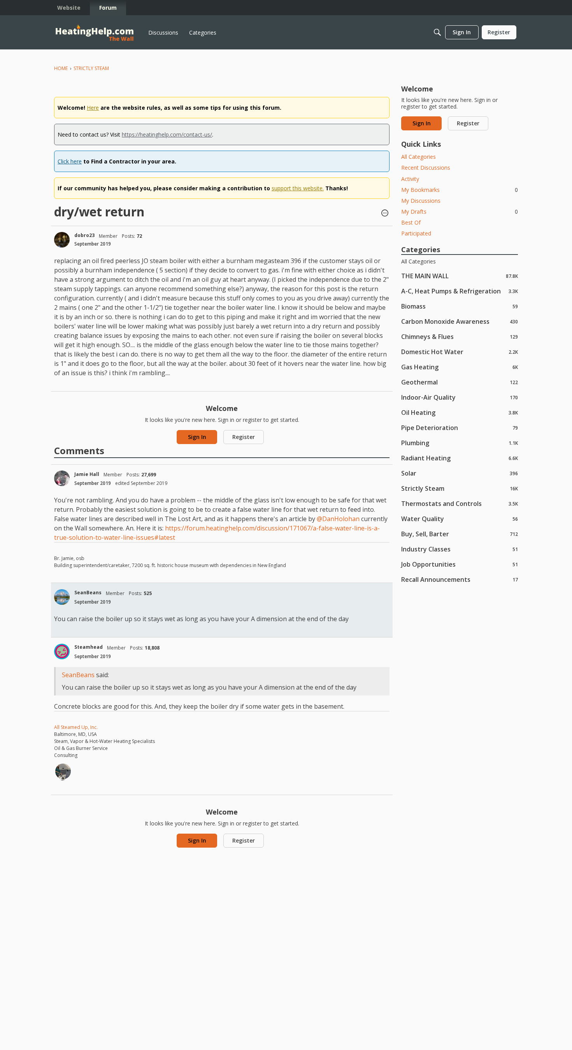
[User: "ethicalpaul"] (63, 771)
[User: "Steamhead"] (62, 651)
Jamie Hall (86, 474)
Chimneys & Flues (459, 336)
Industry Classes (459, 549)
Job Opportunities (459, 564)
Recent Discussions (425, 167)
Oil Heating (459, 412)
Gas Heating (459, 367)
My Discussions (420, 200)
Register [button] (243, 437)
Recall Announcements (459, 579)
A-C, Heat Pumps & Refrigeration (459, 291)
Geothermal (459, 382)
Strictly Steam (459, 488)
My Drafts (459, 211)
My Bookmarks (459, 189)
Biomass (459, 306)
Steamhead (88, 647)
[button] (385, 214)
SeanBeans (88, 592)
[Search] (437, 32)
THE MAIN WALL (459, 276)
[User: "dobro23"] (62, 240)
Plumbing (459, 443)
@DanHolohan (338, 518)
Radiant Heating (459, 458)
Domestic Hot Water (459, 352)
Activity (410, 179)
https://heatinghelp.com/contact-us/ (167, 134)
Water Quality (459, 518)
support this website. (298, 188)
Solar (459, 473)
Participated (416, 233)
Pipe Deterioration (459, 427)
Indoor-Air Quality (459, 397)
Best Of (411, 222)
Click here (70, 161)
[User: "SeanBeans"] (62, 597)
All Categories (418, 156)
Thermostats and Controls (459, 503)
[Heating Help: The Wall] (94, 32)
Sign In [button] (197, 437)
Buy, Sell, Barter (459, 534)
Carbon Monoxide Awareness (459, 321)
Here (93, 107)
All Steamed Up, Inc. (76, 727)
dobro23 (84, 235)
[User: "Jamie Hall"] (62, 478)
